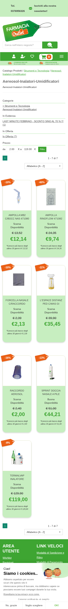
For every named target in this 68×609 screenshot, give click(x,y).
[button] (43, 166)
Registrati (8, 562)
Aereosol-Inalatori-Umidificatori (20, 109)
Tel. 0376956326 (18, 8)
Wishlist (7, 557)
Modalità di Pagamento (50, 562)
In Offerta (10, 136)
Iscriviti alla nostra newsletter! (45, 8)
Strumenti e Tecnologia (36, 70)
